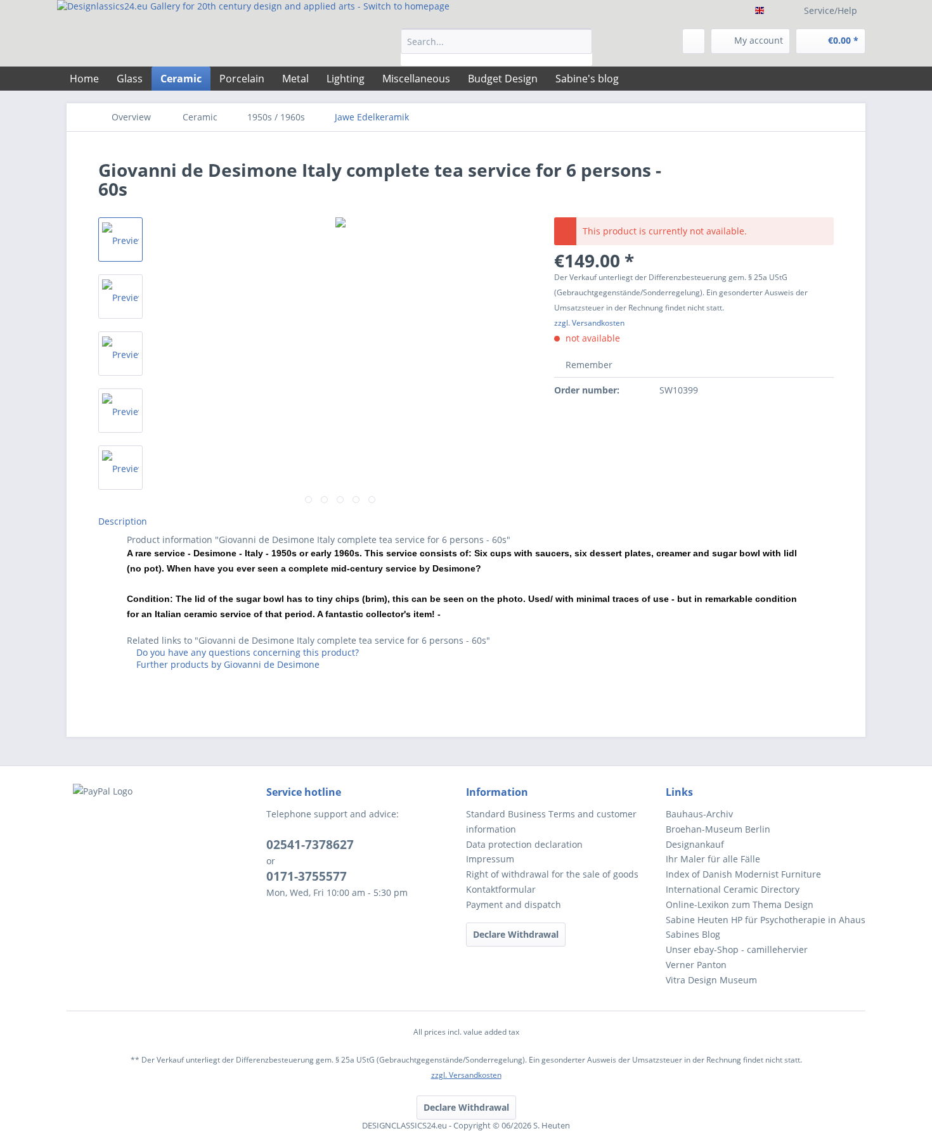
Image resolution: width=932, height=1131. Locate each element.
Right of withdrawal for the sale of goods (552, 874)
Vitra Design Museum (711, 980)
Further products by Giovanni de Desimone (227, 664)
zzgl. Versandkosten (589, 322)
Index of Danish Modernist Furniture (743, 874)
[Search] (580, 41)
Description (122, 521)
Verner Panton (696, 965)
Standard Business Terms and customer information (551, 821)
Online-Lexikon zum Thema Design (739, 904)
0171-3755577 (306, 876)
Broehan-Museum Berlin (718, 829)
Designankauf (695, 844)
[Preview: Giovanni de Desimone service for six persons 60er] (120, 239)
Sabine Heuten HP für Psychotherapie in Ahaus (765, 920)
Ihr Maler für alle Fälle (713, 859)
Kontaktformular (501, 889)
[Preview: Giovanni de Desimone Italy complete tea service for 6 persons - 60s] (120, 296)
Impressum (490, 859)
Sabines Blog (693, 934)
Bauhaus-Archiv (699, 814)
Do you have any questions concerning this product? (246, 652)
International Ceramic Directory (732, 889)
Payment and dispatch (513, 904)
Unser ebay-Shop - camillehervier (737, 949)
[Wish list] (693, 41)
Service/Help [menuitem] (830, 10)
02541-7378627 (310, 844)
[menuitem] (496, 47)
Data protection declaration (524, 844)
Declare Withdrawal (516, 934)
